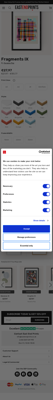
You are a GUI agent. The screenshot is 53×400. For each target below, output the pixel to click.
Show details (39, 220)
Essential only (26, 246)
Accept (26, 229)
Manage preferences (26, 237)
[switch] (46, 194)
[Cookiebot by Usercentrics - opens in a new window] (39, 152)
